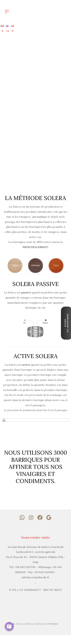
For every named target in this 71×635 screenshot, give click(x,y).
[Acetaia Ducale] (42, 11)
